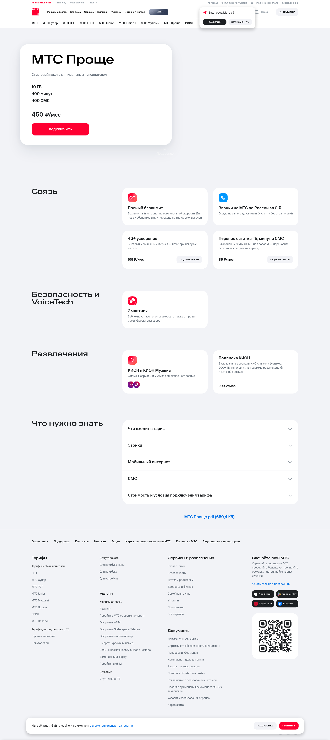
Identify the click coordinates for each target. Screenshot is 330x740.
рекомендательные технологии (111, 726)
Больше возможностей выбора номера (125, 650)
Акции (115, 541)
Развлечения (176, 566)
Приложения (176, 607)
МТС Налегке (40, 621)
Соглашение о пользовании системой (192, 680)
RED (35, 23)
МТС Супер (50, 23)
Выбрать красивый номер (117, 643)
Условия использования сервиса (189, 698)
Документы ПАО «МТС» (183, 639)
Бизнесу (61, 2)
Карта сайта (176, 705)
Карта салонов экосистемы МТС (148, 541)
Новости (100, 541)
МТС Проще (172, 23)
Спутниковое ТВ (110, 679)
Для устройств (109, 558)
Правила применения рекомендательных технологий (195, 689)
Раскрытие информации (184, 666)
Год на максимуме (43, 636)
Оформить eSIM (110, 623)
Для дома (106, 672)
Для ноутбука (108, 572)
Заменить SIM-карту (113, 657)
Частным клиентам (42, 2)
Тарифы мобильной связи (48, 566)
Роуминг (105, 609)
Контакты (82, 541)
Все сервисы (176, 614)
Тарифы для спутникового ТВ (50, 629)
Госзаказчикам (77, 2)
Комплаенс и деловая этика (186, 660)
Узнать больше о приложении (271, 584)
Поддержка (62, 541)
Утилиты (173, 601)
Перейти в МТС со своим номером (122, 616)
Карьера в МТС (186, 541)
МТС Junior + (127, 23)
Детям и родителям (181, 580)
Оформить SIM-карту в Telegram (121, 629)
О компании (40, 541)
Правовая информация (183, 653)
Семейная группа (179, 594)
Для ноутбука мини (112, 565)
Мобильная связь (111, 602)
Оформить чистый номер (116, 636)
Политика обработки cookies (186, 673)
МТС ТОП (69, 23)
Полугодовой (40, 643)
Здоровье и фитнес (180, 587)
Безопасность (177, 573)
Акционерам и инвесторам (221, 541)
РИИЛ (189, 23)
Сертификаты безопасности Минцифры (194, 646)
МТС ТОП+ (87, 23)
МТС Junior (106, 23)
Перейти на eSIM (111, 664)
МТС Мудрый (150, 23)
